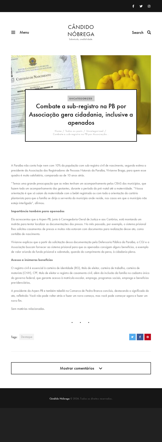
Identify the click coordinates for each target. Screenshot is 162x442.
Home (58, 131)
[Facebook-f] (133, 6)
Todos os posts (74, 131)
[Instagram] (149, 6)
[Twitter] (141, 6)
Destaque (26, 337)
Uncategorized (80, 98)
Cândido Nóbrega (60, 398)
